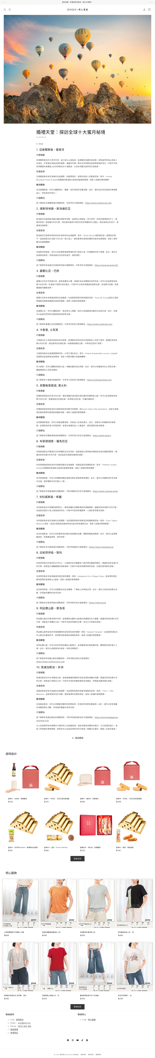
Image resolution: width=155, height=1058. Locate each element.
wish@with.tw (24, 1023)
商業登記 (14, 1033)
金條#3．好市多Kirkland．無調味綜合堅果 (23, 847)
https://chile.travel (97, 603)
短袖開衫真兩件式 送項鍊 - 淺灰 (15, 995)
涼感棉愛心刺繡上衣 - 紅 (50, 995)
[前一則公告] (4, 2)
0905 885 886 (24, 1026)
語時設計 (20, 1020)
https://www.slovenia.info (106, 265)
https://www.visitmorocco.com (50, 662)
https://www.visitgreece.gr (101, 547)
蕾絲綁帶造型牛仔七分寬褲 (89, 995)
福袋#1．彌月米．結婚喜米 (89, 798)
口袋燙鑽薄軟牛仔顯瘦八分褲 (14, 932)
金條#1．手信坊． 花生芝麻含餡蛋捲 (56, 798)
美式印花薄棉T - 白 (125, 995)
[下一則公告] (150, 2)
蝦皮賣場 (14, 1029)
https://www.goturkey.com (99, 380)
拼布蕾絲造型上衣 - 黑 (126, 932)
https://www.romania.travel (105, 491)
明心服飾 (92, 1020)
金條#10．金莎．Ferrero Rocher (56, 847)
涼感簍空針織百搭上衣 (87, 932)
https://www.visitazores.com (98, 203)
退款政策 (83, 1054)
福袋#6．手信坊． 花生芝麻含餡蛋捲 (129, 798)
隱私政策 (90, 1054)
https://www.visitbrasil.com (99, 324)
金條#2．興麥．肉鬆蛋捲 (124, 847)
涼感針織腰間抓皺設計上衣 (51, 932)
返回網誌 (79, 738)
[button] (4, 9)
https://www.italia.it (102, 435)
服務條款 (98, 1054)
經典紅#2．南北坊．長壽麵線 (90, 847)
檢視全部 (77, 859)
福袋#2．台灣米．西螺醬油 (17, 798)
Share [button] (41, 144)
